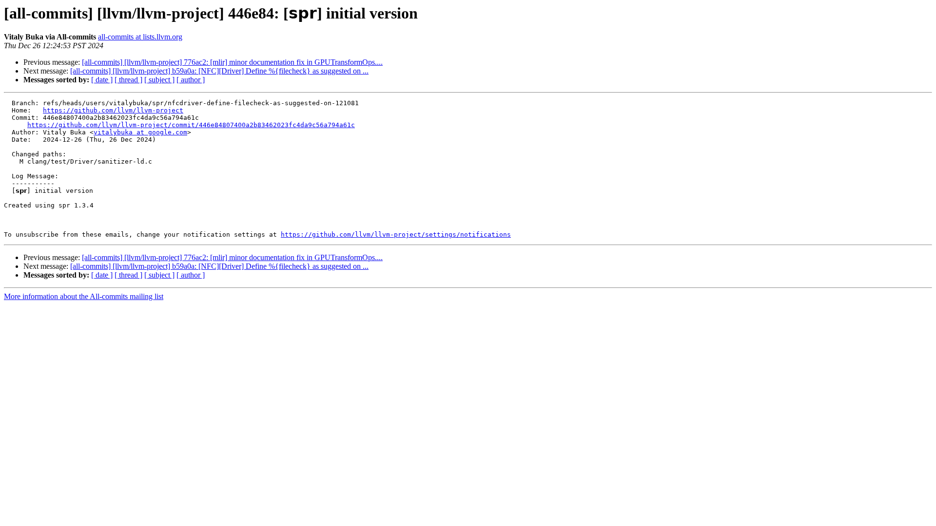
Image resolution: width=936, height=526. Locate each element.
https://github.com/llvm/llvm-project (113, 110)
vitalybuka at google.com (140, 132)
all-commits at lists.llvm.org (140, 37)
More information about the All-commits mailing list (83, 296)
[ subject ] (159, 79)
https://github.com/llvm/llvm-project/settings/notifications (396, 234)
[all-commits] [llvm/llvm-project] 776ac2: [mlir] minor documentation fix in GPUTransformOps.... (232, 62)
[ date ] (102, 79)
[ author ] (190, 79)
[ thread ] (128, 79)
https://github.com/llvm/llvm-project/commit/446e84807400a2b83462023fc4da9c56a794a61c (191, 125)
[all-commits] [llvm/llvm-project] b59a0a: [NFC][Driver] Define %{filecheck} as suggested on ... (219, 71)
